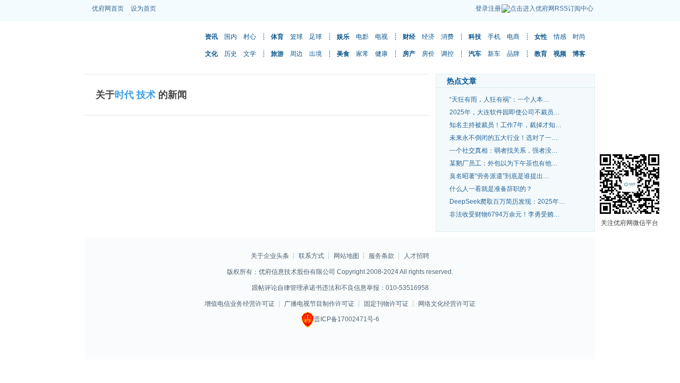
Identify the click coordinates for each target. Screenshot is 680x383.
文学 (249, 53)
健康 (381, 53)
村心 (249, 36)
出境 (315, 53)
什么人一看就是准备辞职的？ (490, 189)
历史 (230, 53)
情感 (560, 36)
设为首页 (143, 8)
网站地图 (347, 256)
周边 (296, 53)
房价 (428, 53)
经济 (428, 36)
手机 (494, 36)
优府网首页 (108, 8)
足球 (315, 36)
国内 (230, 36)
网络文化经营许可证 (446, 303)
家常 (362, 53)
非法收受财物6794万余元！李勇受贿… (504, 214)
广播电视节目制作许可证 (319, 303)
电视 (381, 36)
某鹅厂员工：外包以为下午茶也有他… (503, 163)
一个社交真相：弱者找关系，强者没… (503, 150)
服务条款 (381, 256)
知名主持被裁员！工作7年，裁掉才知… (505, 125)
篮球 (296, 36)
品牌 (513, 53)
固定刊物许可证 (386, 303)
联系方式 (311, 256)
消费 (447, 36)
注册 (494, 8)
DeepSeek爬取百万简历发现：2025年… (507, 201)
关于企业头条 (270, 256)
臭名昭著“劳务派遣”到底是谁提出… (499, 176)
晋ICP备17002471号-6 (346, 319)
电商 (513, 36)
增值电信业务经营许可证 (240, 303)
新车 (494, 53)
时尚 (579, 36)
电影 (362, 36)
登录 (481, 8)
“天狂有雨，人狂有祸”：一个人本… (499, 99)
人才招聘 (416, 256)
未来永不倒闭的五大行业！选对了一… (503, 137)
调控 (447, 53)
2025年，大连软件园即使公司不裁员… (504, 112)
